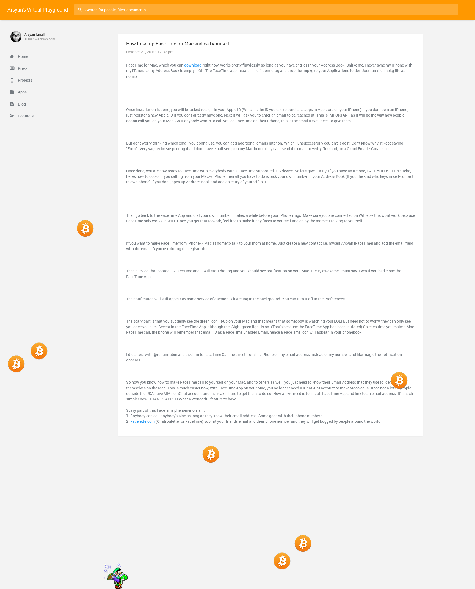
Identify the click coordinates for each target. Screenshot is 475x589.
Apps (22, 92)
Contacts (25, 116)
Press (22, 68)
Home (22, 56)
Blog (21, 104)
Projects (24, 80)
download (192, 65)
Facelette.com (142, 421)
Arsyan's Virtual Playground (37, 9)
